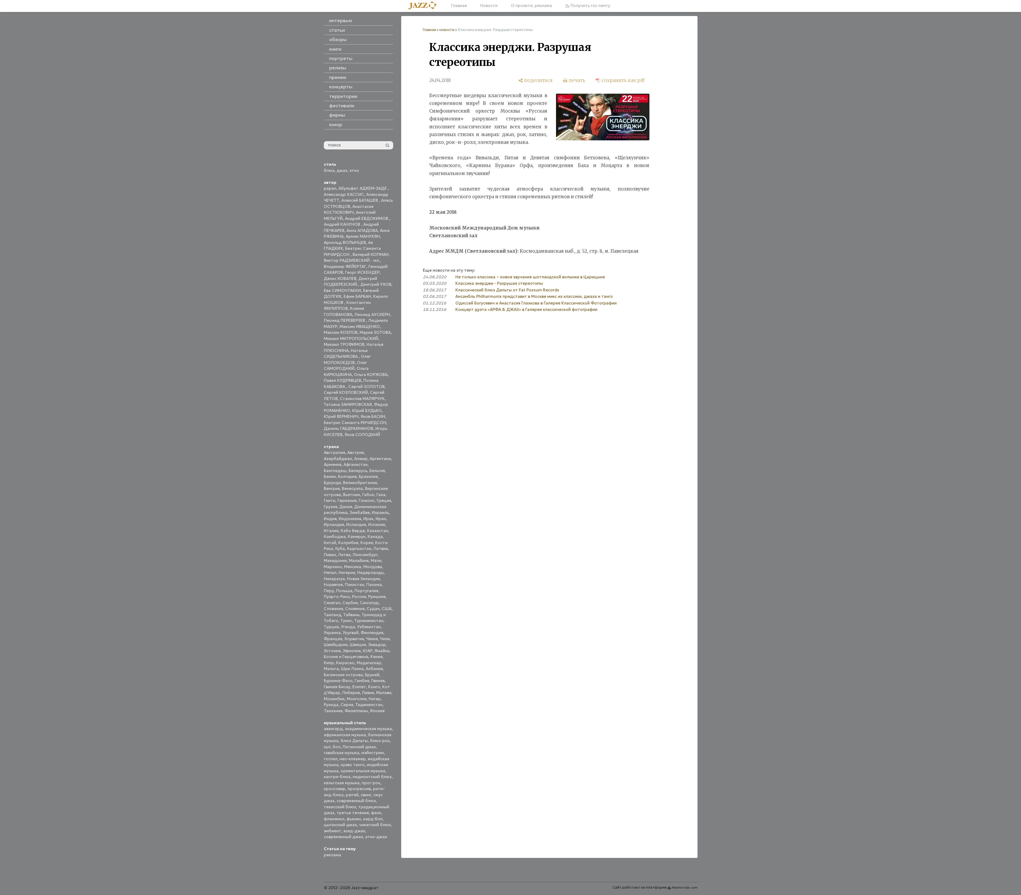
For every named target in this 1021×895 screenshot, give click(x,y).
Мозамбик (334, 698)
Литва (344, 554)
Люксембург (365, 554)
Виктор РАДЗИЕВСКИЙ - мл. (352, 260)
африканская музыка (345, 734)
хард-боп (373, 818)
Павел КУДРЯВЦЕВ (342, 380)
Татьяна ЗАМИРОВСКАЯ (348, 404)
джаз (342, 170)
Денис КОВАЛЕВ (340, 278)
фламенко (334, 818)
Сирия (347, 704)
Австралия (334, 452)
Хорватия (354, 638)
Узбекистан (369, 626)
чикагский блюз (375, 824)
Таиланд (332, 614)
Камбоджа (335, 536)
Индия (330, 518)
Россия (359, 596)
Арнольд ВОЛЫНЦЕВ (345, 242)
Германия (347, 500)
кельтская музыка (342, 782)
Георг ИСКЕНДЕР (362, 272)
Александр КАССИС (344, 194)
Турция (331, 626)
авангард (333, 728)
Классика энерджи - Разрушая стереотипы (499, 283)
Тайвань (351, 614)
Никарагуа (334, 578)
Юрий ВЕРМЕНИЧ (341, 416)
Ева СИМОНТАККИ (342, 290)
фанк (376, 812)
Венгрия (332, 488)
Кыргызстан (359, 548)
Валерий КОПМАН (371, 254)
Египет (359, 686)
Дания (345, 506)
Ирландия (334, 524)
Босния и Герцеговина (346, 656)
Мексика (352, 566)
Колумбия (348, 542)
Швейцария (336, 644)
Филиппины (356, 710)
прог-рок (371, 782)
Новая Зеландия (363, 578)
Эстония (332, 650)
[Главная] (424, 5)
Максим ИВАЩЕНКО (360, 326)
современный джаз (343, 836)
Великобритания (360, 482)
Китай (330, 542)
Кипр (329, 662)
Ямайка (382, 650)
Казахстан (377, 530)
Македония (335, 560)
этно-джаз (376, 836)
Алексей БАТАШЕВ (360, 200)
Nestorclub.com (684, 887)
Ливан (330, 554)
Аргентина (380, 458)
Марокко (333, 566)
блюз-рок (380, 740)
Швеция (358, 644)
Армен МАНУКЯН (363, 236)
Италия (331, 530)
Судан (373, 608)
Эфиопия (352, 650)
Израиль (380, 512)
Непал (330, 572)
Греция (384, 500)
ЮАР (367, 650)
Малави (383, 692)
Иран (381, 518)
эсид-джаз (354, 830)
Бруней (372, 674)
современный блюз (356, 800)
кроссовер (334, 788)
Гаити (329, 500)
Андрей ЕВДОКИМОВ (367, 218)
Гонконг (367, 500)
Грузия (330, 506)
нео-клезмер (353, 758)
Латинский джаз (359, 746)
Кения (376, 656)
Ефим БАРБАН (357, 296)
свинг (366, 794)
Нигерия (346, 572)
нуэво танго (353, 764)
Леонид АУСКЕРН (372, 314)
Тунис (346, 620)
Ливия (368, 692)
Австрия (355, 452)
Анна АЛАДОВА (362, 230)
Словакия (333, 608)
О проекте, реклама (531, 5)
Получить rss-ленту (589, 5)
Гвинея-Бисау (337, 686)
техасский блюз (340, 806)
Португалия (366, 590)
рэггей (352, 794)
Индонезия (350, 518)
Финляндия (372, 632)
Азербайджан (338, 458)
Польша (344, 590)
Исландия (356, 524)
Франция (333, 638)
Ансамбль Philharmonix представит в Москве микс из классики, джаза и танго (534, 296)
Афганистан (356, 464)
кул (327, 746)
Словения (355, 608)
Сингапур (369, 602)
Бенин (330, 476)
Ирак (368, 518)
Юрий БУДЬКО (367, 410)
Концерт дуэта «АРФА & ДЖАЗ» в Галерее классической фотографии (526, 309)
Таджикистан (369, 704)
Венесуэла (352, 488)
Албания (374, 668)
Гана (380, 494)
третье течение (353, 812)
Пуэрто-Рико (337, 596)
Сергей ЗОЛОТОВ (366, 386)
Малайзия (359, 560)
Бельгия (377, 470)
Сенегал (332, 602)
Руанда (331, 704)
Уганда (348, 626)
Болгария (347, 476)
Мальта (331, 668)
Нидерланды (370, 572)
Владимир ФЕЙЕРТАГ (345, 266)
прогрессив (359, 788)
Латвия (380, 548)
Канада (375, 536)
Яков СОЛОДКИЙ (362, 434)
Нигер (375, 698)
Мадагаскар (369, 662)
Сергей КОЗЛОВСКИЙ (346, 392)
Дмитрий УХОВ (375, 284)
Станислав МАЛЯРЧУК (362, 398)
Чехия (372, 638)
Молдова (372, 566)
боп (336, 746)
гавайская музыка (341, 752)
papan (330, 188)
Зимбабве (360, 512)
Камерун (356, 536)
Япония (377, 710)
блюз (329, 170)
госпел (330, 758)
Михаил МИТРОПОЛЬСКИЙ (351, 338)
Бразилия (368, 476)
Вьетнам (351, 494)
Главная (459, 5)
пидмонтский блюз (372, 776)
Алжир (361, 458)
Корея (366, 542)
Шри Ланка (352, 668)
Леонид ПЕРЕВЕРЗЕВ (345, 320)
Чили (385, 638)
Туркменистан (368, 620)
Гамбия (362, 680)
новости (446, 29)
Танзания (333, 710)
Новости (489, 5)
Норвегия (333, 584)
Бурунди (332, 482)
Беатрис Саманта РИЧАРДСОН (355, 422)
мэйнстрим (372, 752)
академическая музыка (368, 728)
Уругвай (350, 632)
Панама (374, 584)
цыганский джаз (340, 824)
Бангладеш (335, 470)
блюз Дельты (354, 740)
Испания (376, 524)
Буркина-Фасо (338, 680)
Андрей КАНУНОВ (342, 224)
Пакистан (354, 584)
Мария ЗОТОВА (375, 332)
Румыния (376, 596)
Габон (368, 494)
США (387, 608)
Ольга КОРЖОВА (371, 374)
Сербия (350, 602)
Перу (329, 590)
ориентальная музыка (363, 770)
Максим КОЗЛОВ (340, 332)
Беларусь (358, 470)
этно (354, 170)
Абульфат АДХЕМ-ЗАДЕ (363, 188)
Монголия (356, 698)
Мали (376, 560)
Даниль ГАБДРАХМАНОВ (348, 428)
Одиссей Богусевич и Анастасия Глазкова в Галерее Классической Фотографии (536, 303)
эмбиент (332, 830)
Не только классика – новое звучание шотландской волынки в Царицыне (530, 276)
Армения (332, 464)
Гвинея (378, 680)
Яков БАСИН (373, 416)
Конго (374, 686)
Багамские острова (343, 674)
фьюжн (353, 818)
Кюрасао (345, 662)
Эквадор (377, 644)
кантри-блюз (337, 776)
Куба (340, 548)
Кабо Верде (353, 530)
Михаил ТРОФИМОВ (344, 344)
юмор (335, 125)
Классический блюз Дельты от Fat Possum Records (507, 289)
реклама (332, 854)
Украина (332, 632)
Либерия (351, 692)
